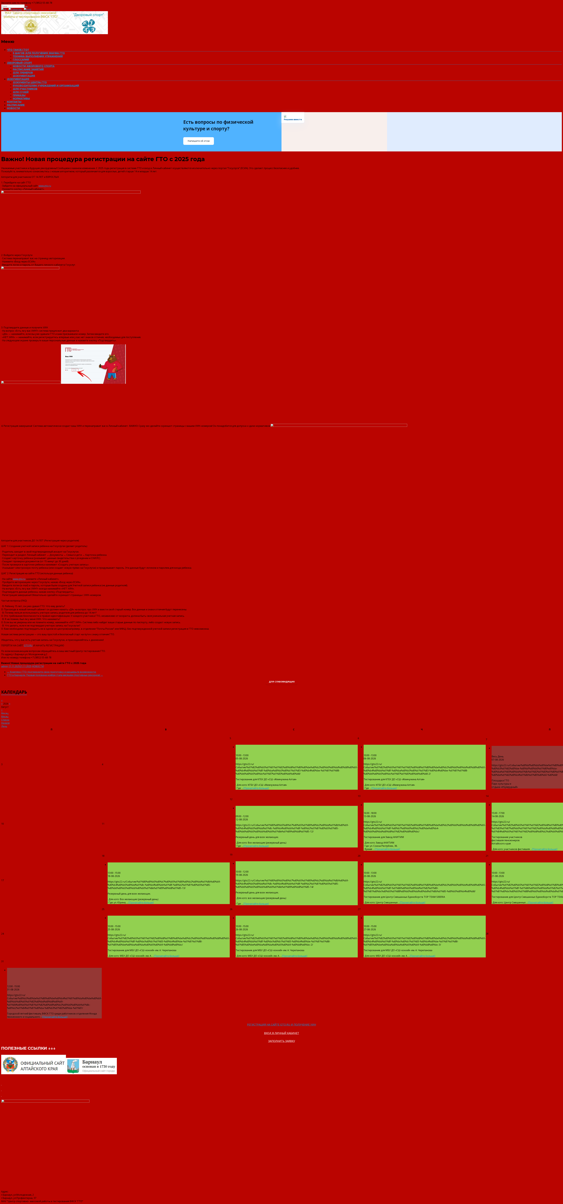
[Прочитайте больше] (256, 788)
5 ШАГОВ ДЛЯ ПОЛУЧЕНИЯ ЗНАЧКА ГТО (39, 53)
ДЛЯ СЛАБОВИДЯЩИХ (281, 681)
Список (5, 719)
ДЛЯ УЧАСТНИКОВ (25, 89)
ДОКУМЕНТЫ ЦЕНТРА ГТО (30, 82)
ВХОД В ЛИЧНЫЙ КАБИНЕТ (281, 1033)
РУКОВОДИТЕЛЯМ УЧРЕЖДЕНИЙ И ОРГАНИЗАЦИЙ (46, 85)
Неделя (5, 723)
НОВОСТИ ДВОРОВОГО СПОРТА (34, 66)
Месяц (5, 716)
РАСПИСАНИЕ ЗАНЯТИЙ (28, 69)
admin (4, 666)
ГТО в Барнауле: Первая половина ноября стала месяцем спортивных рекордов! (55, 675)
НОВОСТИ (13, 108)
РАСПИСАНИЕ (16, 105)
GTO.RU (28, 645)
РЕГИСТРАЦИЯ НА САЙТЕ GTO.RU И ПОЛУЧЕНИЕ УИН (281, 1024)
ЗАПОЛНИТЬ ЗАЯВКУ (281, 1041)
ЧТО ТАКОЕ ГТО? (18, 49)
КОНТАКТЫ (14, 101)
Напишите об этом (199, 140)
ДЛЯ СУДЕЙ (21, 92)
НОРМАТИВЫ (21, 98)
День (4, 726)
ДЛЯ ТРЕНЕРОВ (23, 72)
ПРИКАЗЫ (19, 95)
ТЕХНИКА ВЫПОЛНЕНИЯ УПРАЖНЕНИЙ (38, 56)
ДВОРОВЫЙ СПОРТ (19, 62)
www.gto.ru (45, 185)
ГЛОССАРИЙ (21, 59)
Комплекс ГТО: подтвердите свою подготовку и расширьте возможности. (51, 671)
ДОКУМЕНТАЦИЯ (24, 75)
